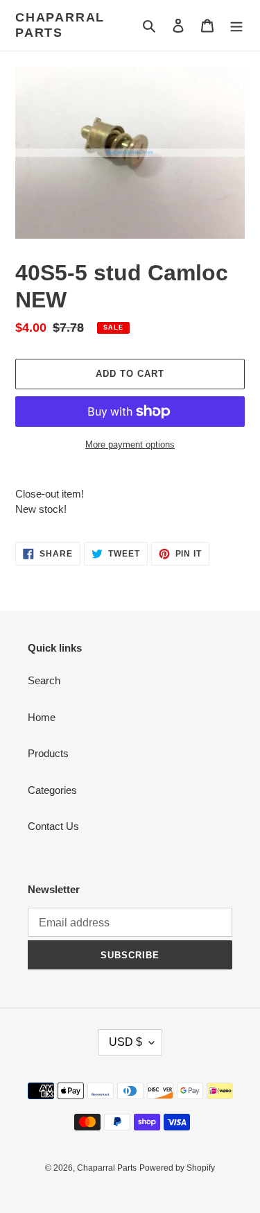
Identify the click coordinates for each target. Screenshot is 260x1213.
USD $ (125, 1042)
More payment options (130, 444)
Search (44, 680)
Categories (52, 790)
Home (41, 717)
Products (48, 753)
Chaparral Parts (60, 25)
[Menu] (236, 25)
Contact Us (53, 826)
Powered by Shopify (177, 1168)
